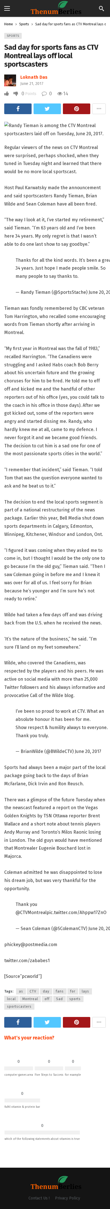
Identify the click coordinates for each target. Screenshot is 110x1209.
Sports (13, 36)
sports (75, 999)
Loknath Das (33, 77)
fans (60, 991)
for (72, 991)
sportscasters (19, 1007)
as (21, 991)
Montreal (30, 999)
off (47, 999)
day (46, 991)
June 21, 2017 (31, 83)
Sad (59, 999)
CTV (33, 991)
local (11, 999)
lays (85, 991)
